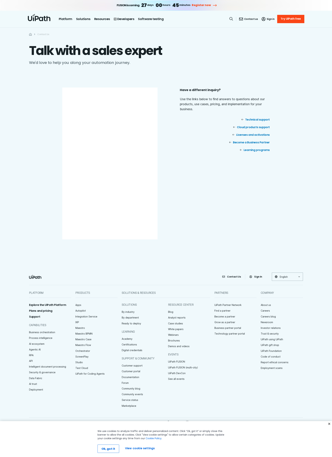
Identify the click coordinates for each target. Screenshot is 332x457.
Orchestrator (82, 350)
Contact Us (234, 276)
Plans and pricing (40, 311)
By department (130, 317)
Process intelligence (40, 337)
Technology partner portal (229, 333)
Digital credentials (132, 350)
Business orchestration (42, 332)
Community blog (131, 388)
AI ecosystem (36, 343)
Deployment (36, 389)
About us (266, 304)
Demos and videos (179, 346)
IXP (77, 322)
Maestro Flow (83, 345)
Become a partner (224, 316)
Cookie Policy (154, 438)
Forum (125, 382)
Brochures (174, 340)
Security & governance (42, 372)
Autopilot (80, 310)
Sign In (258, 276)
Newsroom (267, 322)
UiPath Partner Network (228, 304)
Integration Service (86, 316)
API (31, 360)
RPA (31, 355)
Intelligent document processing (47, 366)
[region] (166, 439)
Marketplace (129, 405)
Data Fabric (35, 378)
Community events (132, 394)
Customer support (132, 365)
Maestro (80, 327)
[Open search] (231, 19)
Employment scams (272, 367)
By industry (128, 311)
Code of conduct (270, 356)
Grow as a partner (224, 322)
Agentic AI (35, 349)
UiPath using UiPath (272, 339)
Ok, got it (108, 449)
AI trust (33, 383)
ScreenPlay (82, 356)
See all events (176, 378)
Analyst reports (177, 317)
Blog (170, 311)
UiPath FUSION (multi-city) (183, 367)
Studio (79, 362)
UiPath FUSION (176, 361)
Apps (78, 304)
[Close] (329, 424)
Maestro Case (83, 339)
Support (34, 317)
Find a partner (222, 310)
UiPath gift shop (270, 345)
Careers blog (268, 316)
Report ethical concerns (274, 362)
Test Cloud (81, 367)
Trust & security (270, 333)
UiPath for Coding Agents (90, 373)
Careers (265, 310)
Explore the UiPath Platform (47, 305)
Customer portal (131, 371)
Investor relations (271, 327)
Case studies (175, 323)
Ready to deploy (131, 323)
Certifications (129, 344)
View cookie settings (140, 448)
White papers (175, 329)
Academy (127, 338)
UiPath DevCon (177, 373)
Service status (130, 399)
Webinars (173, 334)
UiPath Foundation (271, 350)
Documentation (130, 377)
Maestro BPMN (84, 333)
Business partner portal (227, 327)
